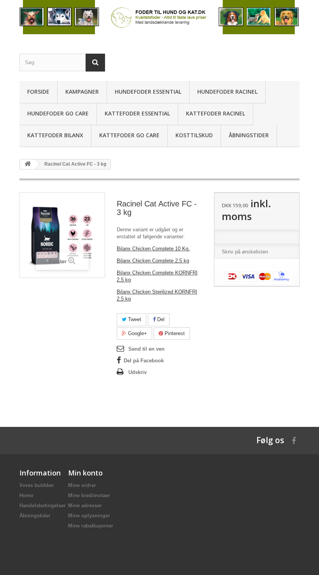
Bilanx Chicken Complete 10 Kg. (153, 249)
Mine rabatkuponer (90, 526)
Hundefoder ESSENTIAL (148, 91)
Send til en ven (146, 349)
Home (26, 495)
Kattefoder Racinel (215, 113)
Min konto (85, 472)
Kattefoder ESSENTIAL (137, 113)
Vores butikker (36, 485)
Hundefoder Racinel (227, 91)
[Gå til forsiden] (27, 164)
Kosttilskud (194, 135)
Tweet (133, 319)
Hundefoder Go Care (58, 113)
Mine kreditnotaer (89, 495)
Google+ (136, 333)
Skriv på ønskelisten (245, 252)
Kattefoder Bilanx (55, 135)
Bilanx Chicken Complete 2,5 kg (153, 261)
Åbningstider (249, 135)
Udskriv (137, 372)
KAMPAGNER (82, 91)
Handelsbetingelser (42, 506)
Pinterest (174, 333)
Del (160, 319)
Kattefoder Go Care (129, 135)
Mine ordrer (82, 485)
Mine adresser (85, 506)
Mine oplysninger (89, 516)
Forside (38, 91)
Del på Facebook (144, 361)
